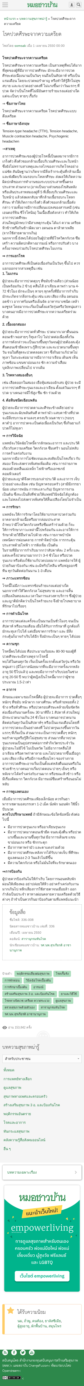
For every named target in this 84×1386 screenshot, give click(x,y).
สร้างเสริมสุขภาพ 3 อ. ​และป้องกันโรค (32, 1105)
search (79, 5)
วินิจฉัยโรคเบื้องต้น (38, 980)
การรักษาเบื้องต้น (16, 987)
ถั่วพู (27, 1321)
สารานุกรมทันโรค (33, 939)
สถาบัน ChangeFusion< (34, 1366)
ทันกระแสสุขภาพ (16, 1131)
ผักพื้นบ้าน (39, 1326)
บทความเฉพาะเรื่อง (22, 1172)
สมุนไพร (55, 1326)
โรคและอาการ (15, 1122)
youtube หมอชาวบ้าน (32, 1352)
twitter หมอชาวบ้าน (23, 1352)
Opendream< (11, 1371)
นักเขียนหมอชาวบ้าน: (25, 945)
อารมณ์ (38, 987)
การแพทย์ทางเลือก (18, 1079)
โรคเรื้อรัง (62, 973)
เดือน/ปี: (16, 932)
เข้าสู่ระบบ (72, 5)
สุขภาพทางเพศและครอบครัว (25, 1096)
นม (20, 1321)
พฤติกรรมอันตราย (17, 1114)
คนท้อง (37, 1321)
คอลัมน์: (15, 939)
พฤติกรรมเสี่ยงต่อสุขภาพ (33, 973)
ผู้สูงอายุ (23, 1326)
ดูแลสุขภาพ (63, 1000)
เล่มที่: (44, 926)
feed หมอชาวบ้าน (5, 1352)
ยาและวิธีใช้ (69, 994)
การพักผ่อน (12, 980)
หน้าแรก (10, 18)
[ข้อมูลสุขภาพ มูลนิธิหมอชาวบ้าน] (42, 4)
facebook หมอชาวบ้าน (14, 1352)
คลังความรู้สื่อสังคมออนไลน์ (24, 1140)
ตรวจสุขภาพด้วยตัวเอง (20, 1007)
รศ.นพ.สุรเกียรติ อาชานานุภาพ (25, 1014)
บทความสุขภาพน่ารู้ (33, 18)
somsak (20, 46)
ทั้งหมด (9, 1070)
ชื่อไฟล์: (15, 920)
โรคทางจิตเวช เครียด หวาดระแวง (27, 1000)
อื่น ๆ (7, 1149)
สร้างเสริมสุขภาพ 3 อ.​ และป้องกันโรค (30, 994)
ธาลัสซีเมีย (53, 1321)
